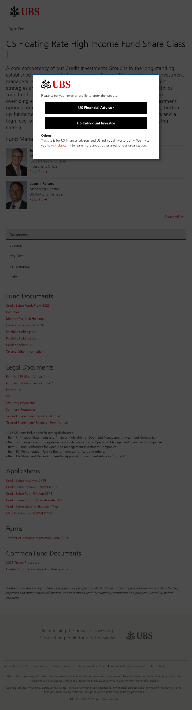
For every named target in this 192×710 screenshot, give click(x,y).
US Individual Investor (96, 123)
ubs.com (63, 145)
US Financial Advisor (96, 107)
